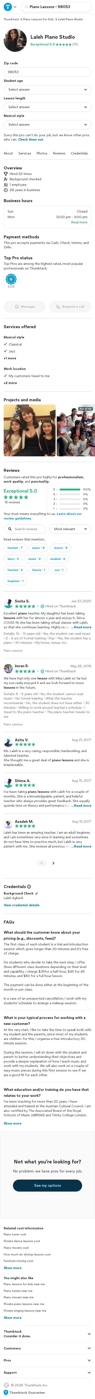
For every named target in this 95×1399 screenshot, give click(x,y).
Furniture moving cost (18, 1261)
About (8, 153)
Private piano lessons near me (24, 1304)
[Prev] (41, 863)
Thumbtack (11, 19)
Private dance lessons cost (22, 1241)
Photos (42, 153)
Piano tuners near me (18, 1291)
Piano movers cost (16, 1247)
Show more (12, 1268)
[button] (15, 40)
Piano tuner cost (15, 1234)
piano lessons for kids (38, 19)
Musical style (14, 116)
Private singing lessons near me (25, 1310)
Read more (79, 222)
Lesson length (14, 98)
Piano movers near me (18, 1297)
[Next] (53, 863)
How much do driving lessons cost (27, 1254)
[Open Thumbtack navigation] (10, 7)
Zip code (11, 63)
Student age (13, 81)
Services (24, 153)
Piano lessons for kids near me (24, 1284)
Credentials (79, 153)
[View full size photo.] (30, 430)
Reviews (59, 153)
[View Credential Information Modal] (28, 887)
